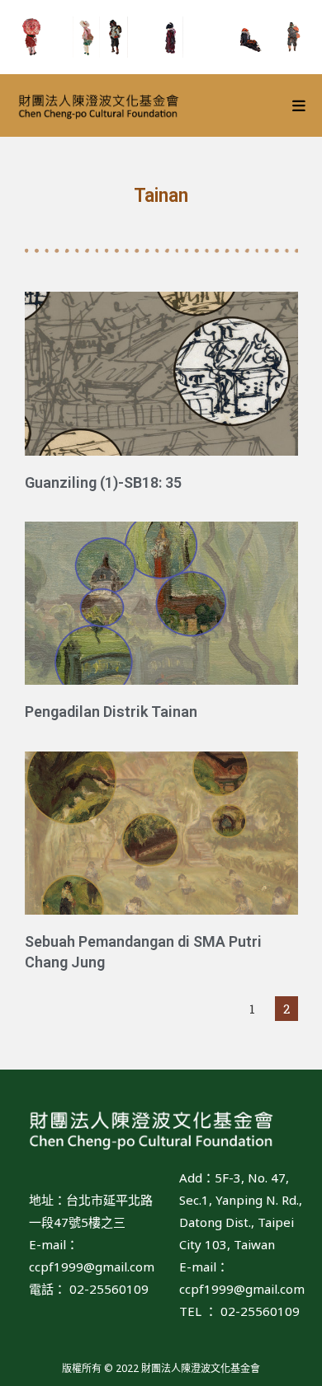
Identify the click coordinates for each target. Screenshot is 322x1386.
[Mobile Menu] (299, 105)
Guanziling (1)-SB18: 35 (103, 482)
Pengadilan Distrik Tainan (111, 711)
